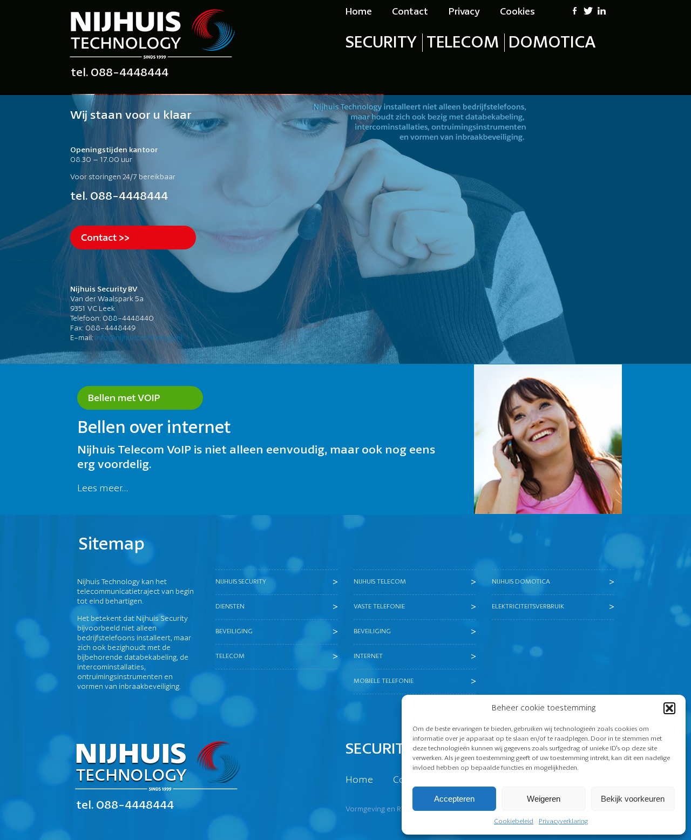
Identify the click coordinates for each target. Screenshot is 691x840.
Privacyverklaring (563, 821)
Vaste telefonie (379, 606)
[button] (669, 708)
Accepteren (454, 798)
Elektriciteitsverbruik (528, 606)
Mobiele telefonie (384, 681)
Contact (410, 11)
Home (359, 11)
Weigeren (543, 798)
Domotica (552, 42)
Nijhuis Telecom (380, 581)
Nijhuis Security (240, 581)
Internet (368, 656)
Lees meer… (102, 488)
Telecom (462, 42)
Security (381, 42)
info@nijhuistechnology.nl (138, 338)
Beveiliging (234, 631)
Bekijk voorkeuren (633, 798)
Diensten (230, 606)
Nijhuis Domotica (521, 581)
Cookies (517, 11)
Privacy (464, 11)
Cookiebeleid (513, 821)
